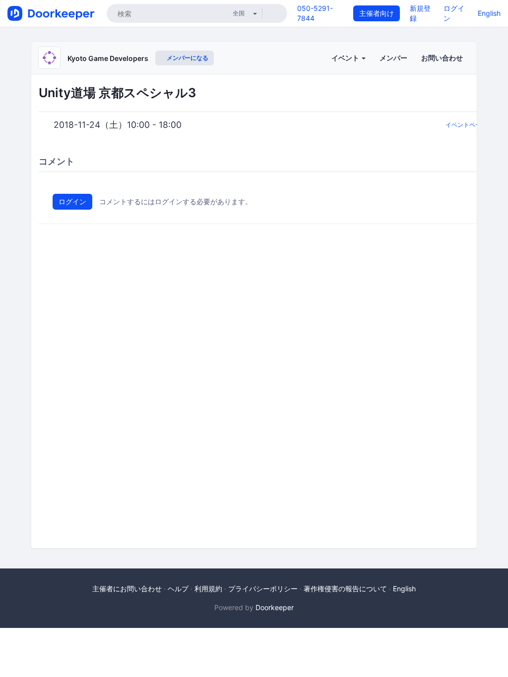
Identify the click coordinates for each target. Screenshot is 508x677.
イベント (346, 58)
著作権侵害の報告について (345, 588)
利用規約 (208, 588)
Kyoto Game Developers (107, 58)
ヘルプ (178, 588)
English (489, 13)
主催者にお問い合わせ (127, 588)
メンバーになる (186, 57)
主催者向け (376, 13)
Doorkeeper (274, 607)
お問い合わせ (442, 58)
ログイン (72, 201)
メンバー (393, 58)
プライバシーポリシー (263, 588)
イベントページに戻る (475, 124)
